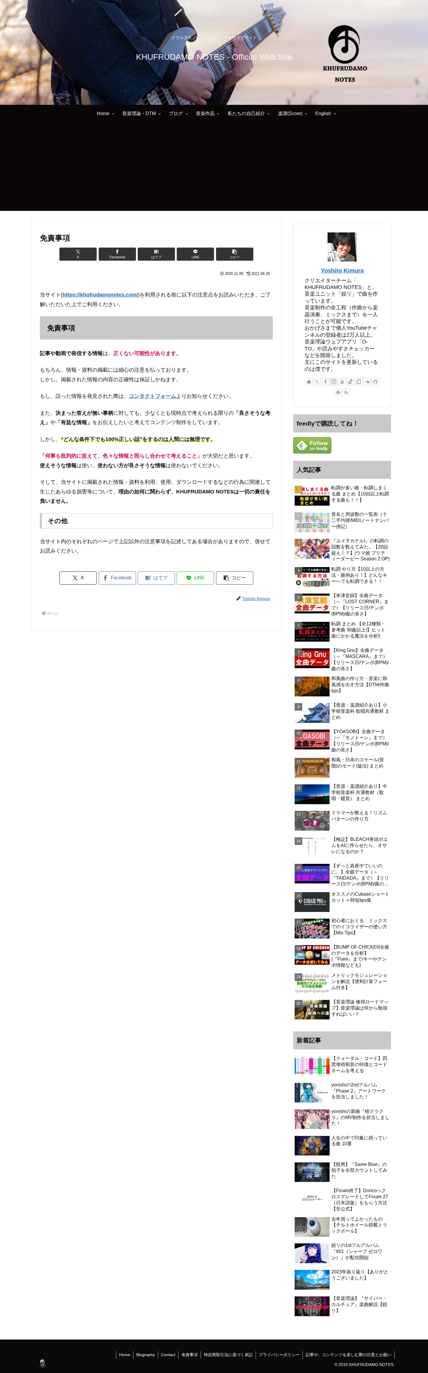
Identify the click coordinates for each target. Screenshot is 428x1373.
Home (124, 1354)
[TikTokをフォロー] (350, 381)
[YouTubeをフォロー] (342, 381)
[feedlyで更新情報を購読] (338, 392)
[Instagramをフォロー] (333, 381)
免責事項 (189, 1354)
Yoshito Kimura (342, 270)
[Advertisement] (214, 170)
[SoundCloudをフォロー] (367, 381)
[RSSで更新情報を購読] (346, 392)
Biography (145, 1354)
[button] (234, 254)
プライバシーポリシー (279, 1354)
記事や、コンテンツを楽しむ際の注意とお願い (348, 1354)
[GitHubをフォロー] (375, 381)
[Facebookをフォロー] (325, 381)
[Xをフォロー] (317, 381)
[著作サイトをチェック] (309, 381)
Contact (168, 1354)
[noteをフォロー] (358, 381)
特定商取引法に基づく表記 (228, 1354)
